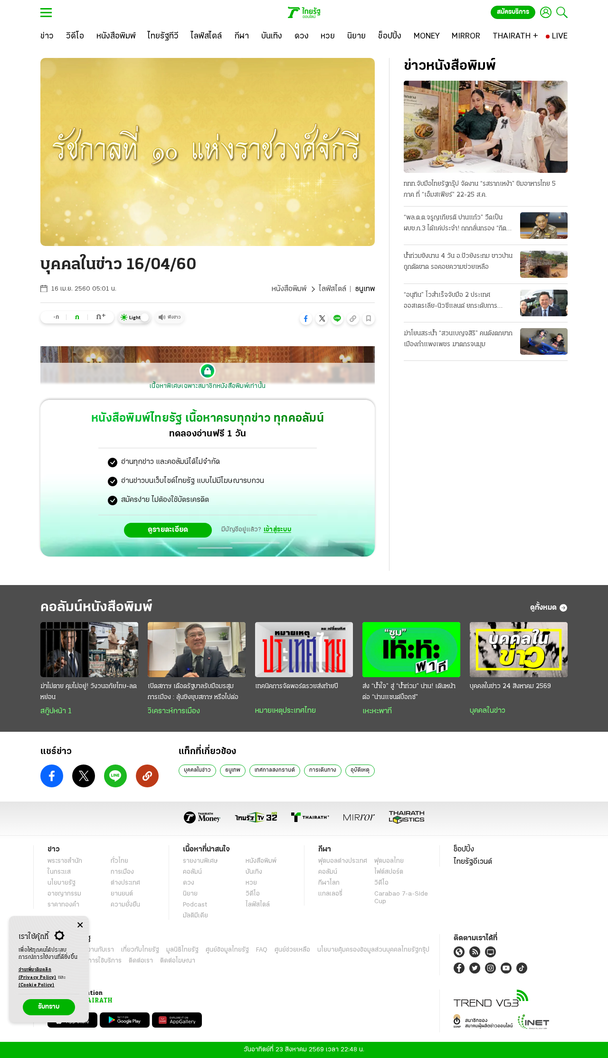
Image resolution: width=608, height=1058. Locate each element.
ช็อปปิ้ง (464, 849)
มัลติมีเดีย (195, 915)
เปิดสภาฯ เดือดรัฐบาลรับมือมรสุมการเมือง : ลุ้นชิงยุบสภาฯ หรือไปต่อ (193, 692)
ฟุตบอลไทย (389, 861)
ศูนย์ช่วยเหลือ (292, 950)
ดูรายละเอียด (168, 530)
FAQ (261, 950)
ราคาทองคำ (63, 904)
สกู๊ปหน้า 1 (56, 711)
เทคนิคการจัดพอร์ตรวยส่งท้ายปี (296, 686)
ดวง (188, 883)
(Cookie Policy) (37, 985)
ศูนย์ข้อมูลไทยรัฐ (227, 950)
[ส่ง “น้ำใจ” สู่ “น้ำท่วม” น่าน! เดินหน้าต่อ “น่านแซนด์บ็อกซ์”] (411, 649)
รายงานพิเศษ (200, 861)
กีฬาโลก (329, 883)
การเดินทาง (322, 770)
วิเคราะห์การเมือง (174, 711)
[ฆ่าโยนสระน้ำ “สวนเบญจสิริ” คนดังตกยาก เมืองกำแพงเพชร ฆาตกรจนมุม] (544, 341)
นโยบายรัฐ (62, 883)
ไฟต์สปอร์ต (388, 872)
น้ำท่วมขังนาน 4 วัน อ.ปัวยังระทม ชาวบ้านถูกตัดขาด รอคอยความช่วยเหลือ (458, 262)
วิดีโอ (253, 893)
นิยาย (190, 893)
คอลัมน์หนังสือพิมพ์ (96, 607)
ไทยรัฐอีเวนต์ (473, 862)
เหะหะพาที (377, 711)
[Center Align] (80, 925)
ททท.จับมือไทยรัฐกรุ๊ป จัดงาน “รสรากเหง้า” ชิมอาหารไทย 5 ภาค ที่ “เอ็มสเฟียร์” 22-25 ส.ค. (480, 189)
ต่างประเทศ (125, 883)
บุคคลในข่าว (487, 711)
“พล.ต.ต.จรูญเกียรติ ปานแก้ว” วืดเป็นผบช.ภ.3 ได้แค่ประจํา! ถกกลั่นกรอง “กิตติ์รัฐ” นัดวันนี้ (457, 224)
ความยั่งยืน (125, 904)
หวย (251, 883)
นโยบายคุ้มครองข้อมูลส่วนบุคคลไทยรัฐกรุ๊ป (373, 950)
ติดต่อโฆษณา (177, 960)
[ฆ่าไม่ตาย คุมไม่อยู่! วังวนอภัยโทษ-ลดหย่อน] (89, 649)
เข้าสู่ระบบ (277, 529)
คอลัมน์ (192, 872)
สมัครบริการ (513, 12)
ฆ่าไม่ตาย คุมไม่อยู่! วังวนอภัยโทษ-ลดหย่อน (88, 692)
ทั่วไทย (119, 861)
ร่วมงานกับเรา (95, 950)
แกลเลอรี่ (330, 893)
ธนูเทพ (232, 770)
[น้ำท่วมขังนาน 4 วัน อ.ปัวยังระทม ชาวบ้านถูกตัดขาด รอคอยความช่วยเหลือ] (544, 264)
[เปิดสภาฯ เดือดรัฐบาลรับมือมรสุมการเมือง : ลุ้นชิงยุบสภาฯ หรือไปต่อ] (197, 649)
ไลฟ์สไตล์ (332, 289)
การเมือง (122, 872)
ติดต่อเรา (141, 960)
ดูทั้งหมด (543, 608)
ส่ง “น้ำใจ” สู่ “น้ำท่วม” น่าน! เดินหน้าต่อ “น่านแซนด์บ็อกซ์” (409, 692)
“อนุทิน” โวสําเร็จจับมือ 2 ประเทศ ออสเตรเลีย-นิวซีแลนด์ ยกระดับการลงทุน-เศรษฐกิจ (450, 302)
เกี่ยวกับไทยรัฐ (140, 950)
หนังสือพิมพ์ (289, 289)
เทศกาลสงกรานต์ (275, 770)
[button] (306, 318)
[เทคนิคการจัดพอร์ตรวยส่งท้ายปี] (304, 649)
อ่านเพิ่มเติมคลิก (38, 973)
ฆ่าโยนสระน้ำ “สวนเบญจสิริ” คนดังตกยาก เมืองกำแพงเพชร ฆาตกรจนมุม (458, 339)
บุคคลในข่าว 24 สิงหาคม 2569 (510, 686)
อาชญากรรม (64, 893)
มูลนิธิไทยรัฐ (182, 950)
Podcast (195, 904)
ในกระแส (59, 872)
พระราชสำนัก (65, 861)
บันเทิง (254, 872)
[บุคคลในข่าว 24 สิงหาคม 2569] (519, 649)
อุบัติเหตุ (360, 770)
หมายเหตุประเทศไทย (285, 711)
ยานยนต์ (122, 893)
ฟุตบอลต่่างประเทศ (342, 861)
